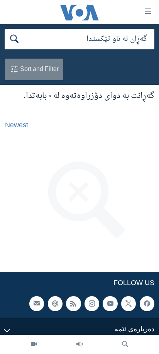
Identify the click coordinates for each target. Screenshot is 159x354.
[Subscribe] (36, 303)
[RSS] (73, 303)
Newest (16, 125)
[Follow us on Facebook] (147, 303)
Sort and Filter (39, 69)
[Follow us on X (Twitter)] (128, 303)
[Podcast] (55, 303)
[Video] (34, 344)
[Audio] (79, 344)
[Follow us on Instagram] (92, 303)
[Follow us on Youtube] (110, 303)
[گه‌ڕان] (125, 344)
